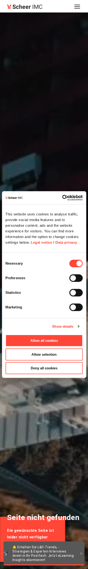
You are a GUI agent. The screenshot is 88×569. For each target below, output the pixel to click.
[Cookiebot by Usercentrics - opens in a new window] (63, 198)
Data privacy (66, 242)
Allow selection (44, 354)
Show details (62, 326)
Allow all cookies (44, 341)
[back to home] (24, 6)
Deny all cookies (44, 368)
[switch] (76, 278)
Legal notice (41, 242)
